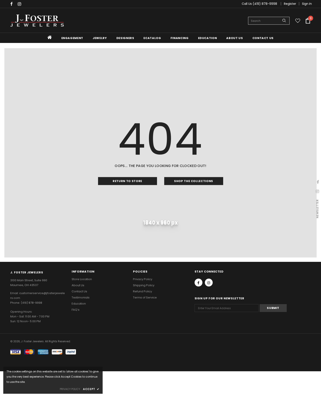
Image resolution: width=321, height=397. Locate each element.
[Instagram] (20, 4)
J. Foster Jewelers (32, 341)
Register (290, 4)
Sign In (307, 4)
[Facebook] (13, 4)
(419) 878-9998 (31, 303)
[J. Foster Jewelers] (37, 21)
